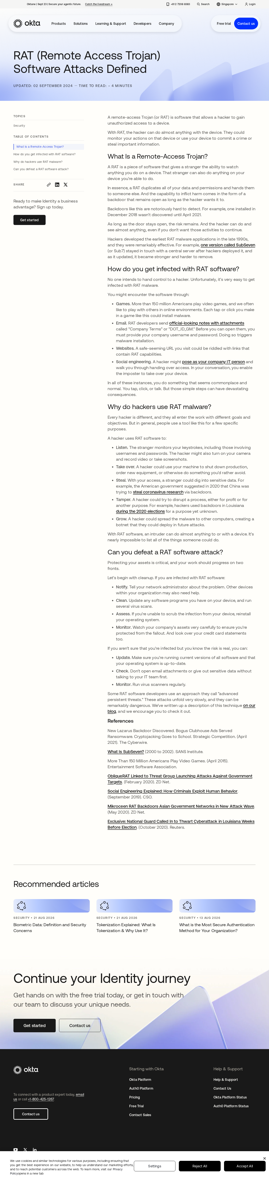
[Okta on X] (25, 1150)
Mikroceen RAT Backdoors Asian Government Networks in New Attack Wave (181, 806)
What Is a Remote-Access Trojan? (40, 146)
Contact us (246, 23)
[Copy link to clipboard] (49, 185)
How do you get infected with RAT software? (44, 154)
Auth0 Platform (141, 1088)
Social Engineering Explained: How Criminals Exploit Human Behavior (172, 791)
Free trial (224, 23)
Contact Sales (140, 1115)
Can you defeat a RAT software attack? (41, 169)
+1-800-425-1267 (41, 1099)
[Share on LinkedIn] (57, 185)
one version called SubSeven (228, 244)
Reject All (200, 1166)
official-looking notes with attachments (206, 323)
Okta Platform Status (230, 1097)
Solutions (81, 23)
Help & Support (226, 1079)
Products (58, 23)
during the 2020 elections (140, 511)
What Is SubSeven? (126, 751)
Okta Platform (140, 1079)
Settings (154, 1166)
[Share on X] (65, 185)
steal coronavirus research (158, 491)
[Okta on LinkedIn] (35, 1150)
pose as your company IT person (213, 361)
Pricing (134, 1097)
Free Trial (136, 1106)
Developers (142, 23)
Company (166, 23)
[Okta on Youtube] (15, 1150)
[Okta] (26, 23)
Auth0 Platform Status (231, 1106)
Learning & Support (110, 23)
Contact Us (222, 1088)
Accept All (245, 1166)
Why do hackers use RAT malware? (37, 161)
